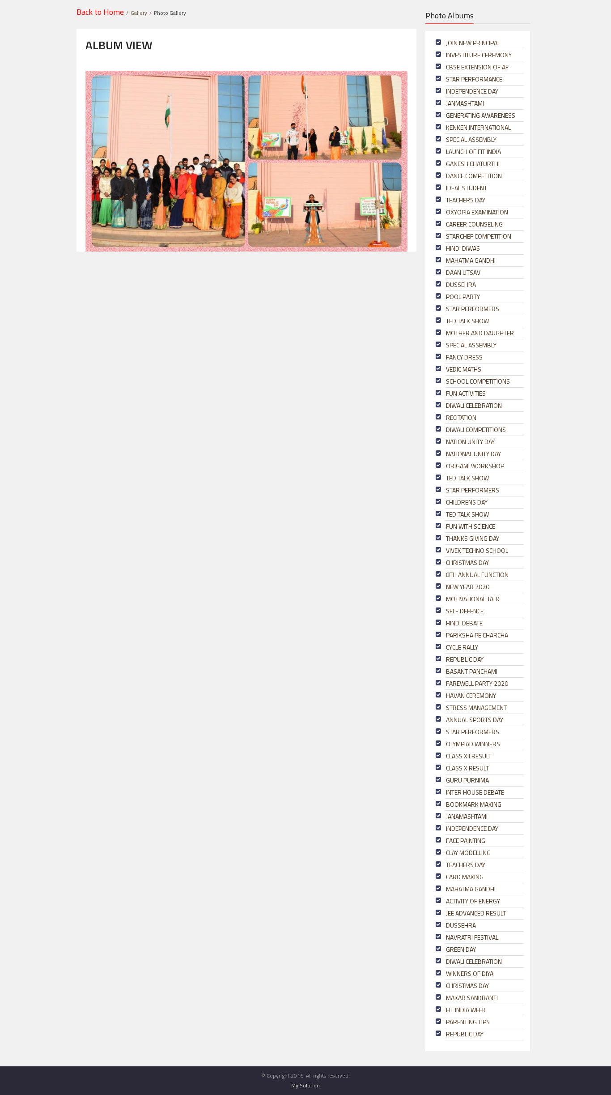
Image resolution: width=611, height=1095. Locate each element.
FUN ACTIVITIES (466, 393)
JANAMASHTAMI (467, 816)
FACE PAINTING (465, 840)
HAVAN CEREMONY (471, 695)
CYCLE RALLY (462, 647)
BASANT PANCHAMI (471, 671)
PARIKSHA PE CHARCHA (477, 635)
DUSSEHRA (461, 284)
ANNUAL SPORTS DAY (474, 719)
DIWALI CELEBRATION (474, 405)
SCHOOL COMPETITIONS (478, 381)
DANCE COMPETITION (474, 175)
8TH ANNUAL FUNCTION (477, 574)
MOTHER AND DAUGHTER (480, 333)
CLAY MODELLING (468, 852)
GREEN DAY (461, 949)
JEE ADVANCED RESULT (476, 913)
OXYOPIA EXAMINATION (477, 212)
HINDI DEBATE (464, 623)
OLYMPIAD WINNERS (473, 744)
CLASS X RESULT (467, 768)
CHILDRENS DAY (467, 502)
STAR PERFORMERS (472, 308)
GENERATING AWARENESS (480, 115)
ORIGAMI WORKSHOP (475, 466)
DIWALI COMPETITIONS (476, 429)
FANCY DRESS (464, 357)
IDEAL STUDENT (466, 187)
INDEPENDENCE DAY (472, 91)
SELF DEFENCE (465, 611)
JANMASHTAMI (465, 103)
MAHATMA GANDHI (471, 260)
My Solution (305, 1085)
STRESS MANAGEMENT (476, 707)
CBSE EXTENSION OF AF (477, 67)
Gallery (139, 13)
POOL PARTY (463, 296)
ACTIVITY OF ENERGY (473, 901)
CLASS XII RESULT (469, 756)
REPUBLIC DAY (465, 659)
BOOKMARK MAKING (473, 804)
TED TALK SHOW (467, 320)
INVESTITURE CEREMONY (479, 55)
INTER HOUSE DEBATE (475, 792)
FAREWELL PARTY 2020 (477, 683)
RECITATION (461, 417)
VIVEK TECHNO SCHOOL (477, 550)
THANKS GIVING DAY (472, 538)
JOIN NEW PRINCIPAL (473, 42)
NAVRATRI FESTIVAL (472, 937)
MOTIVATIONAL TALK (473, 598)
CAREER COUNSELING (474, 224)
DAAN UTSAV (463, 272)
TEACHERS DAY (465, 200)
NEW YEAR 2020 (467, 586)
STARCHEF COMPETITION (478, 236)
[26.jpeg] (246, 160)
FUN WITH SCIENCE (470, 526)
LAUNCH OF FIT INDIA (473, 151)
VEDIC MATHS (463, 369)
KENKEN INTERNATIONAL (478, 127)
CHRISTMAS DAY (467, 562)
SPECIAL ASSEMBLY (471, 139)
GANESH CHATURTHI (473, 163)
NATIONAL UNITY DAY (473, 453)
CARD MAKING (465, 876)
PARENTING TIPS (468, 1022)
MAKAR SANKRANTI (472, 997)
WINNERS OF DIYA (469, 973)
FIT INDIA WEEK (466, 1009)
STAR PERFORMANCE (474, 79)
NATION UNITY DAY (470, 441)
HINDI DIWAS (463, 248)
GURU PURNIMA (467, 780)
